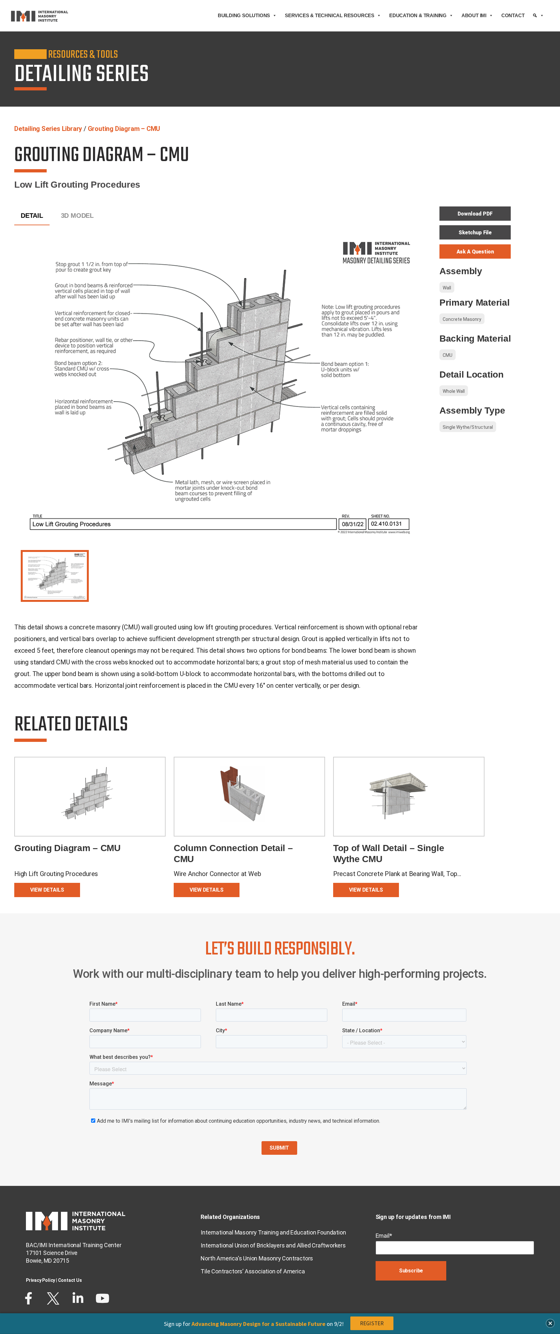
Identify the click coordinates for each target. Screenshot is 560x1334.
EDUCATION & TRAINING (418, 15)
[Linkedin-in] (77, 1298)
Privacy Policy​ (40, 1280)
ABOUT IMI (473, 15)
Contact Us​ (70, 1280)
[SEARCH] (538, 15)
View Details (47, 890)
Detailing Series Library (48, 129)
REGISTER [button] (372, 1323)
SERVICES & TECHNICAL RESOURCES (329, 15)
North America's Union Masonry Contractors (257, 1258)
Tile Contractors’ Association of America (253, 1271)
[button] (550, 1323)
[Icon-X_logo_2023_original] (53, 1298)
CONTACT (513, 15)
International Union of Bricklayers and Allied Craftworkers (273, 1245)
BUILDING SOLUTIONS (244, 15)
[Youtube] (102, 1298)
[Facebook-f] (28, 1298)
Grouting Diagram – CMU (124, 129)
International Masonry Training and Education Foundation (273, 1232)
